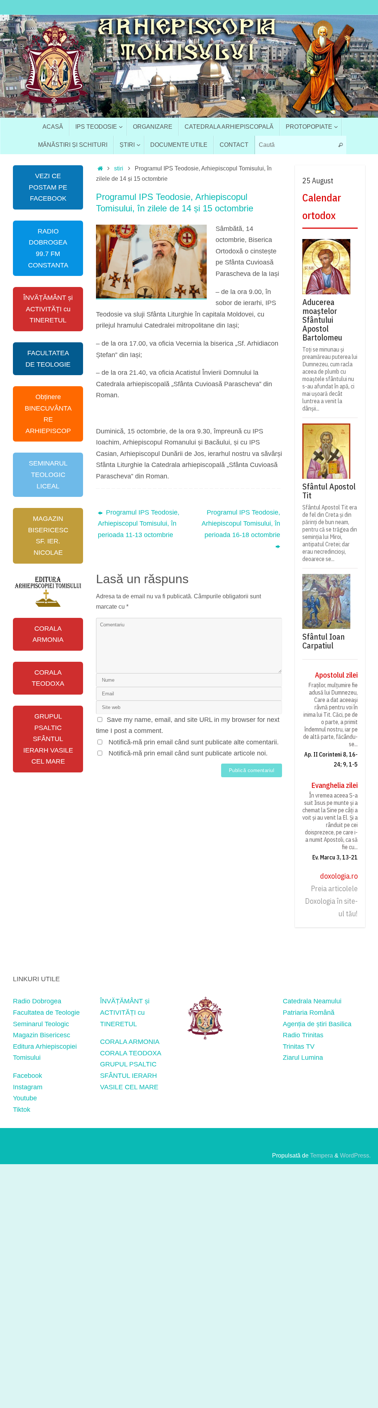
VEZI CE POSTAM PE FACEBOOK (48, 187)
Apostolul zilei (336, 675)
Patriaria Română (308, 1012)
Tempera (321, 1155)
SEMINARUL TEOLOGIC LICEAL (48, 474)
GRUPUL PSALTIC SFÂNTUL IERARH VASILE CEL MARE (48, 739)
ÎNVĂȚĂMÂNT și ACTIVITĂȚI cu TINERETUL (48, 309)
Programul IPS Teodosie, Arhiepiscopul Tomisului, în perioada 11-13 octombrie (138, 524)
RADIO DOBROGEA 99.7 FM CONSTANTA (48, 248)
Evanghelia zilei (334, 785)
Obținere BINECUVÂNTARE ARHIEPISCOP (48, 414)
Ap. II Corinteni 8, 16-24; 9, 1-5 (331, 759)
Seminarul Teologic (41, 1024)
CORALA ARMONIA (47, 634)
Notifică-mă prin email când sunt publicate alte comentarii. (194, 742)
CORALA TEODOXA (48, 678)
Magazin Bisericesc (41, 1035)
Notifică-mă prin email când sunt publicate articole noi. (188, 753)
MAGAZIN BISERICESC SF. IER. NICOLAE (48, 535)
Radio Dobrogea (37, 1001)
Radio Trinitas (303, 1035)
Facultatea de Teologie (46, 1012)
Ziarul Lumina (303, 1057)
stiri (118, 168)
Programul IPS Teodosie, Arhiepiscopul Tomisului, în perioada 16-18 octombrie (241, 524)
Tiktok (21, 1109)
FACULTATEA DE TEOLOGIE (48, 358)
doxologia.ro (339, 876)
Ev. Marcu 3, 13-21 (335, 857)
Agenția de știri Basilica (317, 1024)
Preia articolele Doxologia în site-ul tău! (331, 901)
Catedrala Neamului (312, 1001)
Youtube (25, 1098)
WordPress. (355, 1155)
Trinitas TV (299, 1046)
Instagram (27, 1087)
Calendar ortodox (321, 206)
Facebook (27, 1075)
